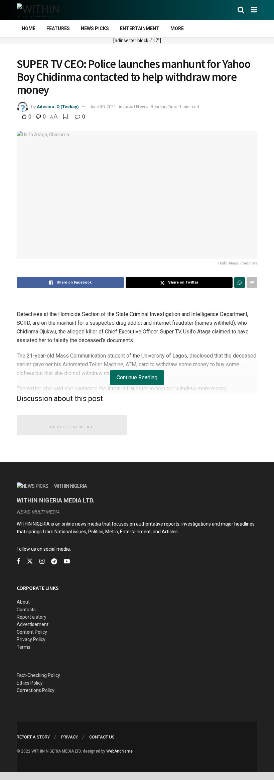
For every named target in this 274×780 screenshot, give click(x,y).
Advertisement (32, 624)
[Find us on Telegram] (54, 561)
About (23, 602)
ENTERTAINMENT (139, 28)
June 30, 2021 (103, 106)
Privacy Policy (31, 639)
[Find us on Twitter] (30, 561)
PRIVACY (69, 736)
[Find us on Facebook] (18, 561)
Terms (23, 647)
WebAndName (119, 751)
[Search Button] (241, 10)
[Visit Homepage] (49, 10)
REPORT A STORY (33, 736)
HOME (28, 28)
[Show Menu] (254, 10)
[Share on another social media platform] (252, 282)
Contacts (26, 609)
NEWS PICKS (95, 28)
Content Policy (32, 632)
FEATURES (58, 28)
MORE (177, 28)
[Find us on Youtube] (67, 561)
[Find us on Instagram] (41, 561)
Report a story (31, 617)
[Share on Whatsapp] (239, 282)
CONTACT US (102, 736)
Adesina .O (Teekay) (58, 106)
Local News (135, 106)
